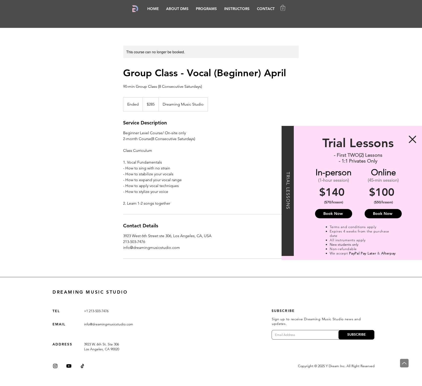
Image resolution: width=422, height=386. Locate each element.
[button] (412, 139)
